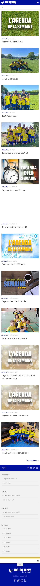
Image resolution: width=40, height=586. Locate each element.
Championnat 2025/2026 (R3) (11, 495)
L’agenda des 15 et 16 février (14, 301)
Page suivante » (33, 460)
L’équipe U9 (6, 547)
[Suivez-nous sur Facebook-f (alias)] (28, 468)
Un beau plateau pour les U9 (14, 227)
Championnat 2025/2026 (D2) (11, 512)
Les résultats (6, 483)
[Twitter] (31, 468)
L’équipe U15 (7, 533)
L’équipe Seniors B (8, 517)
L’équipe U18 (7, 529)
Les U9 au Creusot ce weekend (15, 452)
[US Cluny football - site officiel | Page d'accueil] (11, 2)
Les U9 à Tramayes (9, 78)
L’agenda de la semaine (10, 479)
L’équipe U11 (7, 542)
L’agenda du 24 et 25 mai (12, 41)
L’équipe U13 (7, 538)
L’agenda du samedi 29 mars (13, 190)
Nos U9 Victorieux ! (9, 116)
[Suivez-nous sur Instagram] (34, 468)
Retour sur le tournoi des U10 (14, 153)
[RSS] (37, 468)
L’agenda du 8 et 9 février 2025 (14, 415)
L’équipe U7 (6, 551)
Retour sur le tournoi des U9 (14, 338)
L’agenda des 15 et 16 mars (13, 264)
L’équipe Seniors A (8, 500)
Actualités (4, 38)
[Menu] (37, 2)
